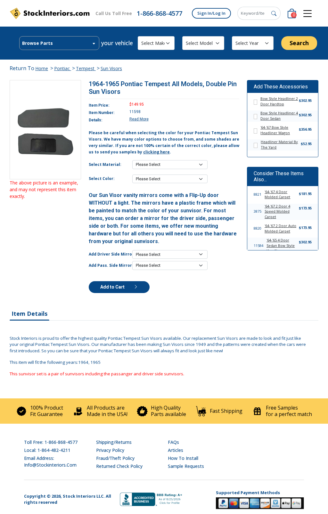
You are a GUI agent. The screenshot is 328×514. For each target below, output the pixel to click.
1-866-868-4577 (159, 13)
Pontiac (62, 68)
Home (41, 68)
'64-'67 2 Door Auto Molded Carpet (280, 228)
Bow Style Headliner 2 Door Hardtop (279, 101)
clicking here (156, 152)
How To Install (183, 458)
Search (299, 43)
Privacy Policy (110, 450)
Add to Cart (113, 287)
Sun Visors (111, 68)
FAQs (173, 442)
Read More (139, 119)
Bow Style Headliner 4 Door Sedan (279, 115)
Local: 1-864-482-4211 (47, 450)
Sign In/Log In (211, 13)
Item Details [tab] (29, 313)
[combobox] (59, 43)
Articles (175, 450)
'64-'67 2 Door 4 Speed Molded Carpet (277, 211)
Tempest (86, 68)
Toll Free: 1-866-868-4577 (51, 442)
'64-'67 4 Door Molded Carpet (277, 194)
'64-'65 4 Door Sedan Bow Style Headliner (280, 245)
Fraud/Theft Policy (115, 458)
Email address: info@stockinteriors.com (50, 461)
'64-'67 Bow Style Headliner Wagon (275, 130)
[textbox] (59, 43)
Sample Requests (186, 466)
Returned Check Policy (119, 466)
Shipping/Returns (114, 442)
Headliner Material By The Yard (279, 144)
